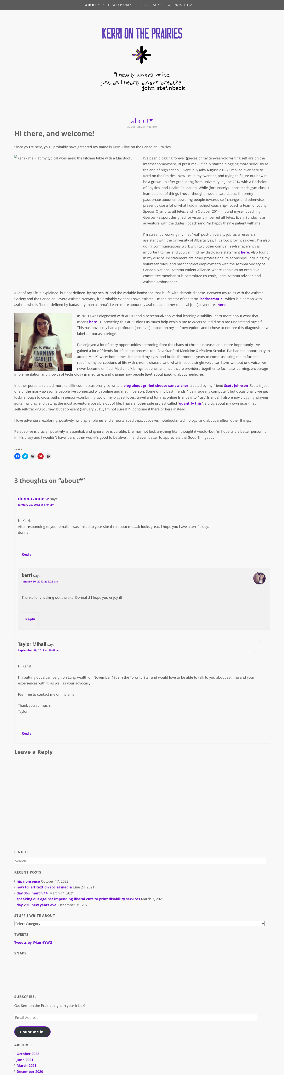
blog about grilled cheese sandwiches (156, 385)
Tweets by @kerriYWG (33, 942)
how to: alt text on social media (44, 887)
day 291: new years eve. (37, 905)
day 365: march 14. (32, 893)
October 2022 (28, 1053)
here (245, 252)
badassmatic (211, 298)
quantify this (190, 403)
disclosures (120, 5)
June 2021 (25, 1059)
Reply (26, 554)
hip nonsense (28, 881)
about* (92, 5)
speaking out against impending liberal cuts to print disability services (78, 899)
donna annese (33, 498)
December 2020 (30, 1071)
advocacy (149, 5)
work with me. (182, 5)
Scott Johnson (236, 385)
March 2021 (26, 1065)
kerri (154, 126)
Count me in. (32, 1032)
